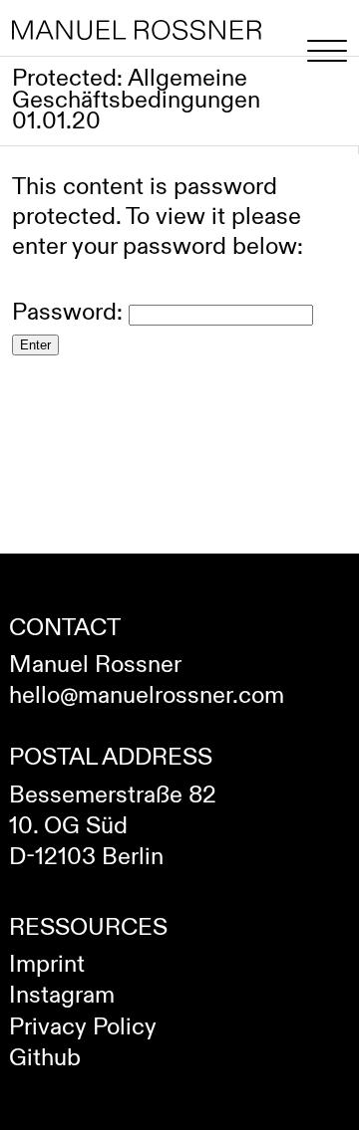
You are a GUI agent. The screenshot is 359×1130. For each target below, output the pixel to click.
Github (45, 1058)
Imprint (47, 965)
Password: (70, 313)
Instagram (62, 996)
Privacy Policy (83, 1027)
